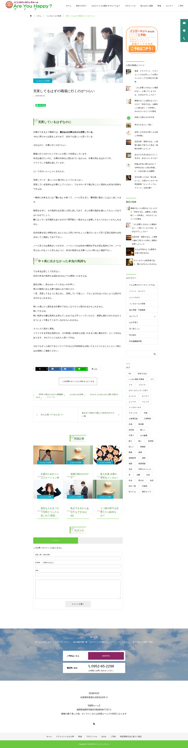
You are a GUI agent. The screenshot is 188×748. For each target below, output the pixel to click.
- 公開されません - (45, 562)
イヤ (130, 385)
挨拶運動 (142, 463)
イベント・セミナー (137, 291)
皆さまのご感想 (146, 6)
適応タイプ (146, 492)
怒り (130, 441)
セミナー (169, 6)
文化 (130, 469)
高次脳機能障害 (135, 341)
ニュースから (134, 297)
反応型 (131, 430)
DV (130, 374)
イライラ (142, 385)
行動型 (144, 486)
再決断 (141, 424)
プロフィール (130, 6)
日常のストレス (144, 469)
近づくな (132, 492)
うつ (152, 379)
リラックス (133, 413)
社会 (130, 480)
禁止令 (141, 480)
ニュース (132, 402)
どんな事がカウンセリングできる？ (141, 286)
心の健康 (143, 435)
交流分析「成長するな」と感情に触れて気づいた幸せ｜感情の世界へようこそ (146, 145)
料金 (159, 6)
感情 (109, 394)
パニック (145, 402)
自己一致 (132, 486)
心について (133, 316)
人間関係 (147, 419)
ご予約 (180, 6)
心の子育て (133, 322)
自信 (151, 480)
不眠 (145, 413)
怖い (140, 441)
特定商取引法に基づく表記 (131, 736)
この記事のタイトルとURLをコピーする (78, 381)
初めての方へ (81, 6)
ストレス (93, 394)
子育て (131, 435)
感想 (144, 458)
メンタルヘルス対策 (43, 81)
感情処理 (132, 458)
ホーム (68, 6)
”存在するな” (142, 374)
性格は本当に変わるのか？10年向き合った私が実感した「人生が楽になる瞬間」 (145, 167)
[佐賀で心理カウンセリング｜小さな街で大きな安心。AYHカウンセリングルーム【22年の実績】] (29, 5)
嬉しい (143, 430)
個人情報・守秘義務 (137, 310)
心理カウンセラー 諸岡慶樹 (53, 394)
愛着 (130, 452)
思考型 (150, 441)
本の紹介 (132, 335)
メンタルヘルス (102, 394)
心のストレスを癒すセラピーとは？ (106, 6)
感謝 (130, 463)
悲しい (131, 447)
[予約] (142, 53)
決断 (138, 475)
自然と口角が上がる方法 (144, 117)
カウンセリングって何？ (138, 390)
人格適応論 (133, 419)
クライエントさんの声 (65, 736)
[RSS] (94, 723)
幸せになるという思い (143, 125)
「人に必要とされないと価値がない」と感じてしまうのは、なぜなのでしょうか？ (146, 91)
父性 (148, 475)
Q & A (103, 736)
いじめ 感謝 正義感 (136, 379)
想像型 (143, 447)
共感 (130, 424)
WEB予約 (106, 656)
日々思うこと (134, 329)
